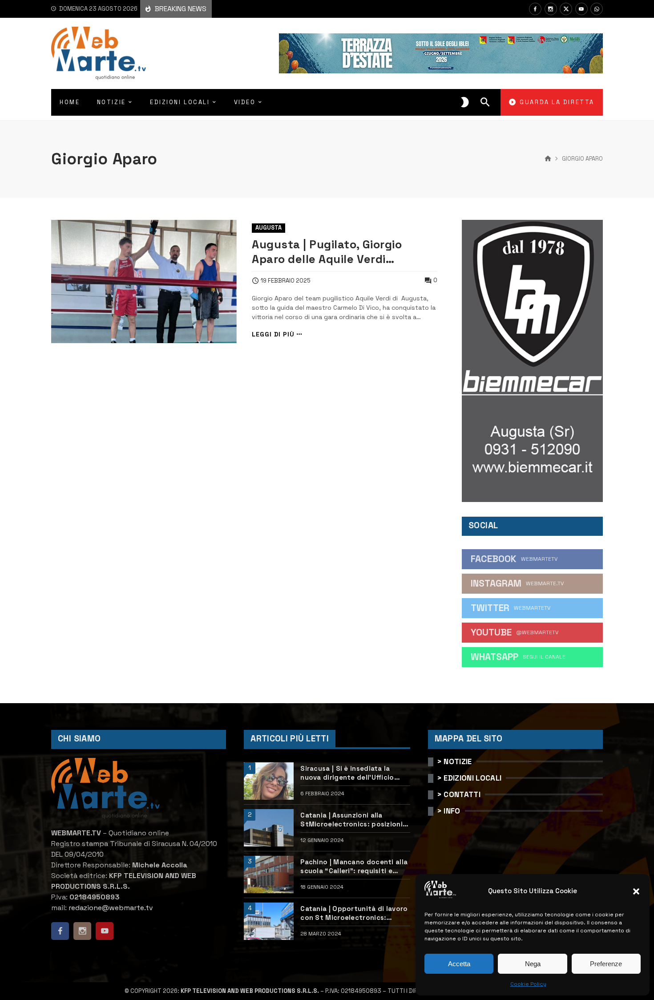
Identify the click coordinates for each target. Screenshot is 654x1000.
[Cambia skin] (465, 102)
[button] (636, 891)
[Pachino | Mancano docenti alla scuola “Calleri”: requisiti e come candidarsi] (269, 874)
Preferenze (606, 964)
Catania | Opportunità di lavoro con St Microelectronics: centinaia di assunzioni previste (355, 913)
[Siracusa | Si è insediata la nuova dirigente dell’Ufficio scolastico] (269, 781)
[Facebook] (535, 9)
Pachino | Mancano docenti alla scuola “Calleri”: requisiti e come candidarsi (354, 866)
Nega (533, 964)
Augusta (268, 227)
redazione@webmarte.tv (111, 907)
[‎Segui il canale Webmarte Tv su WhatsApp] (596, 9)
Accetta (459, 964)
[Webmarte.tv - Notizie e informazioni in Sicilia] (98, 53)
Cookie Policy (528, 984)
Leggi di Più (273, 334)
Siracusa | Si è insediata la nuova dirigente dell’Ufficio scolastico (347, 772)
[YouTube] (581, 9)
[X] (566, 9)
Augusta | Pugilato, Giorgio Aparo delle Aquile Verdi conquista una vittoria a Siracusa (327, 252)
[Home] (548, 159)
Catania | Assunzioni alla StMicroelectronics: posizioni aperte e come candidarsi (351, 819)
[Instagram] (551, 9)
